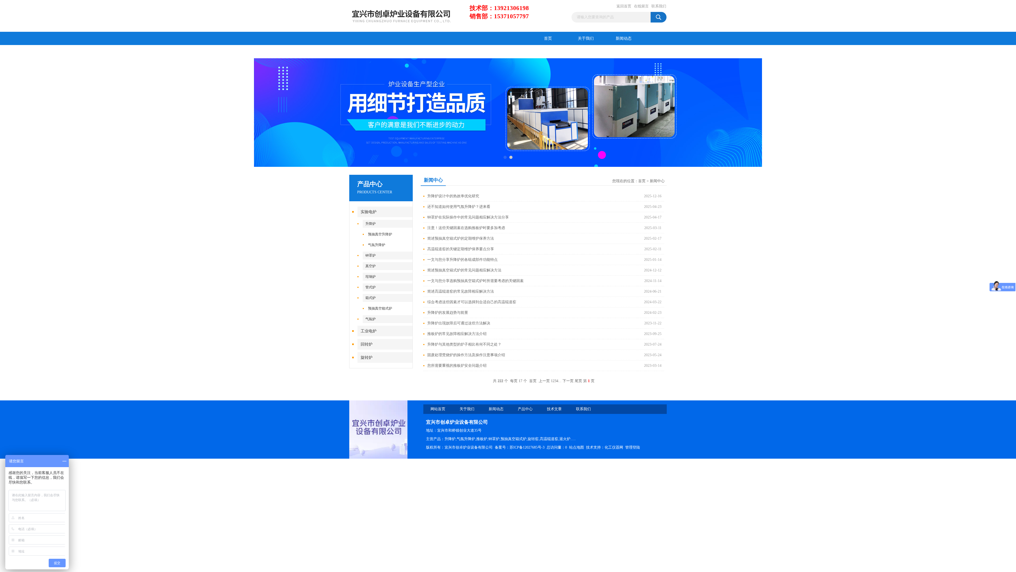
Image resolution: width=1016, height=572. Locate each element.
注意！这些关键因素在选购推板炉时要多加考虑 (466, 228)
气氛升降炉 (376, 245)
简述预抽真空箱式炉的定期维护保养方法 (460, 238)
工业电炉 (369, 331)
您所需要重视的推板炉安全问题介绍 (457, 366)
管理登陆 (632, 447)
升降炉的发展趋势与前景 (447, 313)
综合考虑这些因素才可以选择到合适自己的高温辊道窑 (471, 302)
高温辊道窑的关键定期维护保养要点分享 (460, 249)
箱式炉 (370, 298)
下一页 (568, 381)
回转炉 (367, 344)
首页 (548, 38)
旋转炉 (367, 357)
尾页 (578, 381)
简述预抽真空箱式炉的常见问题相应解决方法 (464, 270)
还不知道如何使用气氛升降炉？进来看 (458, 207)
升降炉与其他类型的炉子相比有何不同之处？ (464, 344)
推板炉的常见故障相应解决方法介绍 (457, 334)
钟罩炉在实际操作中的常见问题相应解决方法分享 (468, 217)
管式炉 (370, 287)
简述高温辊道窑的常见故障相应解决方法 (460, 291)
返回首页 (623, 6)
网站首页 (437, 409)
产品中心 (368, 52)
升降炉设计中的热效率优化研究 (453, 196)
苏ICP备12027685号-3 (527, 447)
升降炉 (370, 224)
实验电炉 (369, 212)
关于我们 (586, 38)
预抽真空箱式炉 (380, 308)
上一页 (544, 381)
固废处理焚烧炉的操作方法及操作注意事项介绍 (466, 355)
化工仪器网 (614, 447)
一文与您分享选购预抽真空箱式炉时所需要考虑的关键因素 (475, 281)
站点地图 (576, 447)
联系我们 (658, 6)
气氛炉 (370, 319)
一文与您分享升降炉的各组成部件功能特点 (462, 260)
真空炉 (370, 266)
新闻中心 (657, 181)
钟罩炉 (370, 255)
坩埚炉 (370, 277)
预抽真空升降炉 (380, 234)
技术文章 (406, 52)
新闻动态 (624, 38)
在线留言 (641, 6)
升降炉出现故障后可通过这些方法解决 (458, 323)
